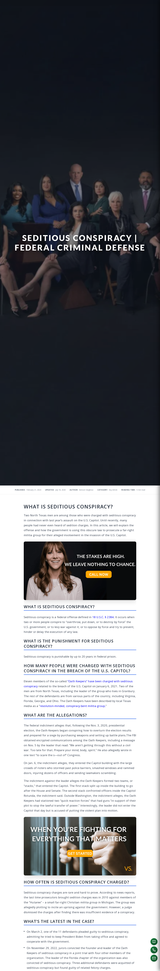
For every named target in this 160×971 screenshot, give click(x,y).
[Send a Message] (154, 958)
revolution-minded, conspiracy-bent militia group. (73, 706)
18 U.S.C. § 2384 (103, 617)
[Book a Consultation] (154, 941)
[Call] (154, 949)
